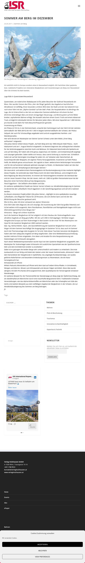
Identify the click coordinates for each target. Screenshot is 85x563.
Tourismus (51, 318)
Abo (5, 503)
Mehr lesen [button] (12, 388)
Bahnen (50, 308)
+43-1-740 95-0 (9, 467)
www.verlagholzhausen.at (14, 472)
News (6, 492)
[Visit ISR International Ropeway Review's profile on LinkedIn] (10, 377)
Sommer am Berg (20, 24)
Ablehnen (42, 550)
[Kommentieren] (14, 426)
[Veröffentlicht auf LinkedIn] (35, 377)
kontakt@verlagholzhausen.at (15, 470)
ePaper (7, 508)
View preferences (42, 557)
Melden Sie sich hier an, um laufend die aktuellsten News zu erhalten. (62, 347)
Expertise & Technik (54, 329)
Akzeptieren (42, 544)
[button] (6, 402)
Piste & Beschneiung (54, 313)
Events (6, 497)
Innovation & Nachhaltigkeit (57, 324)
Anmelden (52, 357)
